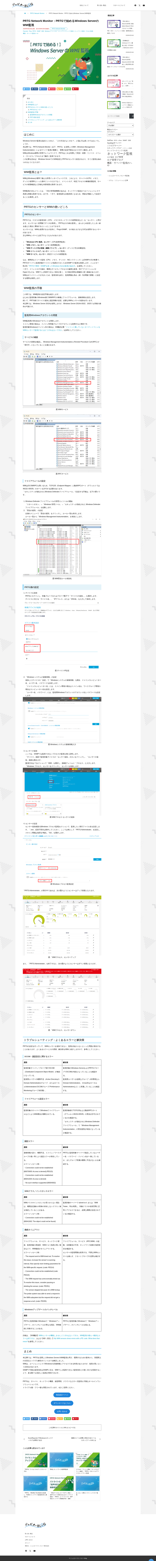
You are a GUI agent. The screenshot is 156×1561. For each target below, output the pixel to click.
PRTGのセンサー (35, 109)
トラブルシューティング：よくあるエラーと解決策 (45, 120)
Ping (30, 31)
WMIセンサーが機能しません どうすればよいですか (58, 1335)
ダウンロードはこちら (62, 1403)
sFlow (120, 140)
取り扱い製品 (101, 5)
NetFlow (110, 140)
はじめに (31, 102)
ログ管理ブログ (115, 160)
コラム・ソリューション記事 (118, 180)
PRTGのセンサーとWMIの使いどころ (40, 107)
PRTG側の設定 (35, 117)
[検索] (131, 116)
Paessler (25, 31)
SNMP (39, 31)
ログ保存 (110, 157)
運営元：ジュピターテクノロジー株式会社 (37, 1546)
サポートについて (119, 5)
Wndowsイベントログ (51, 31)
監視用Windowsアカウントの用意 (41, 115)
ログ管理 (119, 157)
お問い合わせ (62, 1411)
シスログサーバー (114, 146)
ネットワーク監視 (79, 31)
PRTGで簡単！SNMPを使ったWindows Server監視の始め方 (52, 266)
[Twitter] (139, 5)
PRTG (34, 31)
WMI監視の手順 (33, 112)
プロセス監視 (89, 31)
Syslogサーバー (114, 143)
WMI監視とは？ (33, 104)
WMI (42, 31)
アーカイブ (111, 122)
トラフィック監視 (127, 148)
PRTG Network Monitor (58, 28)
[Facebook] (135, 5)
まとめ (30, 122)
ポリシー (27, 1543)
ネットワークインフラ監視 (66, 31)
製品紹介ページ (62, 1395)
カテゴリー (111, 131)
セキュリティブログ (114, 148)
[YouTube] (144, 5)
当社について (84, 5)
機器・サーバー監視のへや (30, 33)
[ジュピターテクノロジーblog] (20, 5)
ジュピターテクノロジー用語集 (119, 176)
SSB (129, 140)
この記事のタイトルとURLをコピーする (62, 1427)
